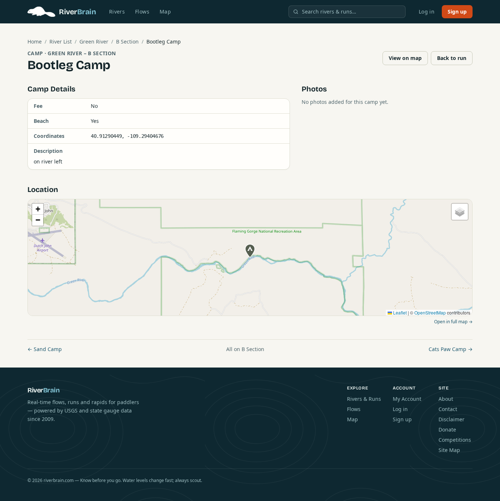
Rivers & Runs (364, 398)
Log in (426, 11)
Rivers (117, 11)
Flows (142, 11)
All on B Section (245, 349)
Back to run (451, 57)
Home (34, 41)
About (446, 398)
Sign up (457, 11)
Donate (447, 429)
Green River (93, 41)
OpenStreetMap (430, 312)
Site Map (449, 450)
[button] (250, 251)
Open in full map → (453, 322)
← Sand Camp (44, 349)
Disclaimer (451, 419)
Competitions (455, 439)
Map (165, 11)
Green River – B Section (82, 53)
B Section (127, 41)
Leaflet (399, 312)
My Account (407, 398)
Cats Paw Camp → (451, 349)
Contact (448, 409)
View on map (405, 57)
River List (60, 41)
